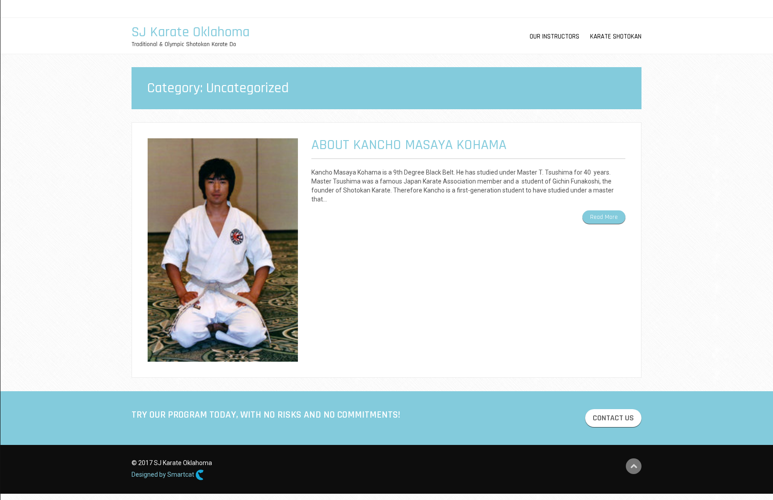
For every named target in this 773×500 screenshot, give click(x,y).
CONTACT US (613, 418)
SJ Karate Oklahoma (191, 32)
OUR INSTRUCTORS (554, 36)
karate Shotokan (615, 36)
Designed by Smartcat (163, 474)
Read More (604, 217)
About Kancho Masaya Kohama (408, 145)
